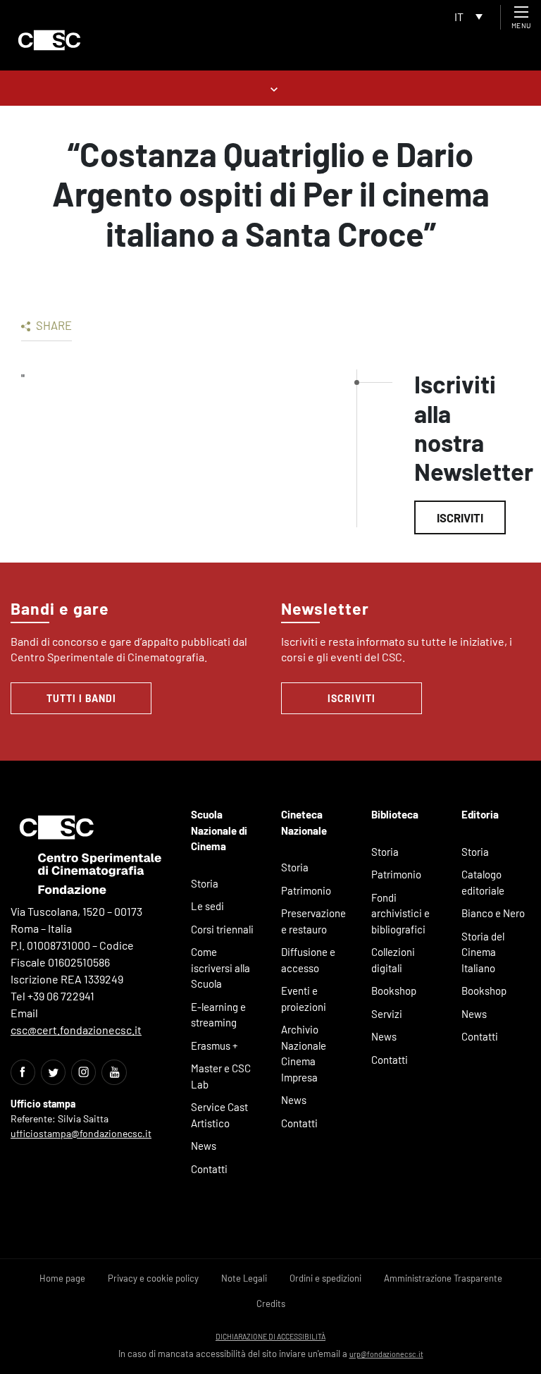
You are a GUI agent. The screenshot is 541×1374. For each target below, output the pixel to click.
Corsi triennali (222, 929)
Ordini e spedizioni (325, 1278)
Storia (204, 883)
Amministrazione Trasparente (443, 1278)
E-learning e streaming (218, 1014)
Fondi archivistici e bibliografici (400, 913)
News (203, 1145)
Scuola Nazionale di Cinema (219, 830)
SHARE (53, 325)
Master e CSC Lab (221, 1076)
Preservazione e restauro (313, 921)
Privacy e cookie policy (153, 1278)
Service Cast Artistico (219, 1114)
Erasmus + (214, 1045)
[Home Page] (49, 40)
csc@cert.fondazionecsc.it (76, 1029)
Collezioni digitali (393, 959)
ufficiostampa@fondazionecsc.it (81, 1133)
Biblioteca (394, 814)
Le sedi (207, 906)
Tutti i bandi (81, 698)
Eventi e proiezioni (303, 998)
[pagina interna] (270, 87)
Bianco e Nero (493, 913)
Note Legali (244, 1278)
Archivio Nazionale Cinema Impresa (303, 1053)
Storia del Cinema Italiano (482, 952)
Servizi (386, 1013)
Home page (62, 1278)
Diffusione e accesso (308, 959)
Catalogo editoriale (482, 882)
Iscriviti (460, 517)
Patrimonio (306, 890)
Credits (270, 1303)
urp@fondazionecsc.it (386, 1353)
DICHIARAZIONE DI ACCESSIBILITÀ (270, 1336)
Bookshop (393, 990)
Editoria (480, 814)
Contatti (209, 1169)
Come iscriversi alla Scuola (220, 967)
